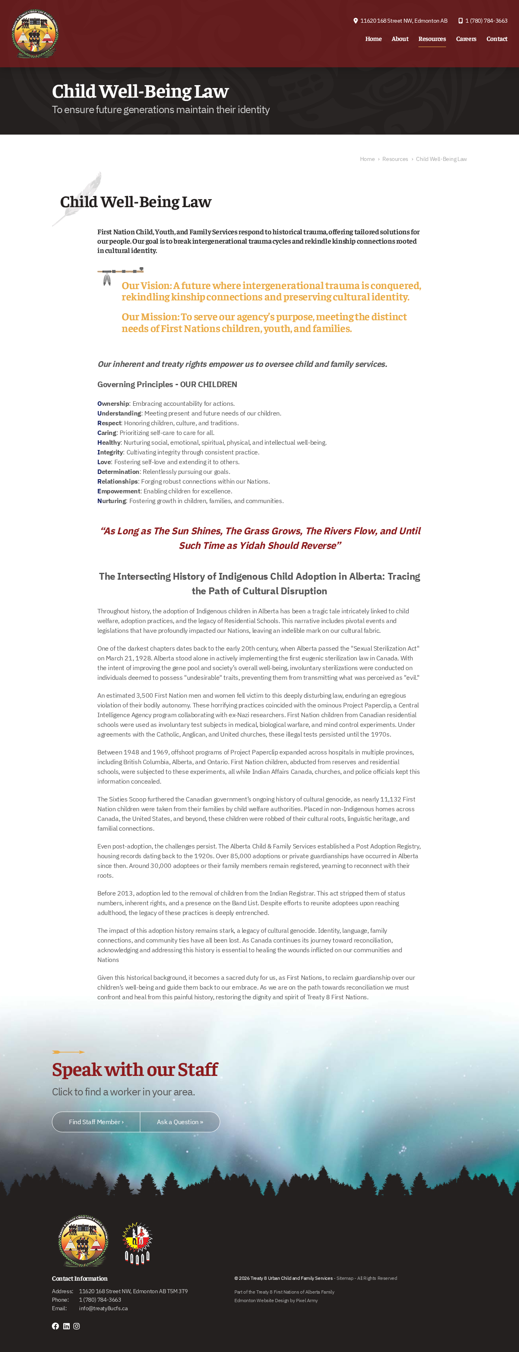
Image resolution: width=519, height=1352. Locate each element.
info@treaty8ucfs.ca (103, 1308)
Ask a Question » (180, 1122)
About (400, 38)
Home (373, 38)
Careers (466, 38)
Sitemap (345, 1278)
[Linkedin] (68, 1326)
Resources (432, 38)
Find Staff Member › (96, 1122)
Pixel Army (306, 1300)
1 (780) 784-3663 (486, 20)
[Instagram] (78, 1326)
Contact (497, 38)
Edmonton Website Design (261, 1300)
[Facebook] (57, 1326)
